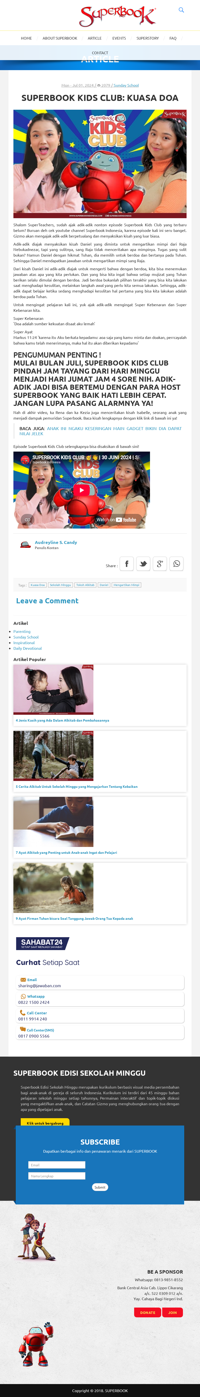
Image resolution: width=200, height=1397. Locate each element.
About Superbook (60, 38)
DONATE (147, 1312)
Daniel (104, 585)
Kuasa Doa (38, 585)
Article (95, 38)
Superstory (148, 38)
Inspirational (24, 642)
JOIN (172, 1312)
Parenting (21, 631)
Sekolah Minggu (60, 585)
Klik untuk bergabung (45, 1123)
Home (26, 38)
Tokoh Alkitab (85, 585)
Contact (100, 52)
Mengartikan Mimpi (126, 585)
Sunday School (126, 85)
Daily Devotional (27, 648)
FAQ (173, 38)
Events (119, 38)
